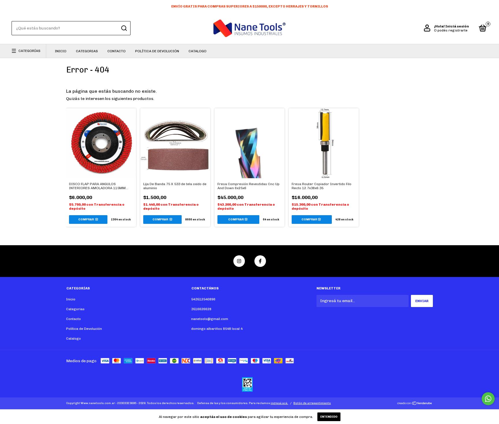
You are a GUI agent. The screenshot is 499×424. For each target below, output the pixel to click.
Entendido (329, 417)
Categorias (87, 51)
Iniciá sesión (457, 26)
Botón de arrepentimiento (312, 403)
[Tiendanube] (415, 403)
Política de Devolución (157, 51)
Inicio (60, 51)
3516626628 (201, 309)
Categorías (29, 51)
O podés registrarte (451, 30)
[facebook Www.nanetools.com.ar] (260, 261)
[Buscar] (124, 28)
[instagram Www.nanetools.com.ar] (239, 261)
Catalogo (197, 51)
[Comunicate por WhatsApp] (488, 398)
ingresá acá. (279, 403)
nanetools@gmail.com (209, 319)
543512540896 (203, 299)
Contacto (116, 51)
